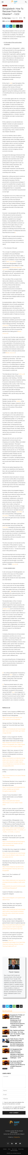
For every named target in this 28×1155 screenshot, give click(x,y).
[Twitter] (7, 26)
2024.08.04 (5, 515)
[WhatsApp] (14, 26)
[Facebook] (3, 26)
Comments (5, 5)
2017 (13, 692)
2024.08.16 (19, 511)
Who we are (14, 1149)
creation (18, 401)
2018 (11, 83)
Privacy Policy (21, 1149)
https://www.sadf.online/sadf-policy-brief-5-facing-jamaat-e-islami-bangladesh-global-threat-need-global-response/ (13, 926)
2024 (11, 674)
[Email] (17, 26)
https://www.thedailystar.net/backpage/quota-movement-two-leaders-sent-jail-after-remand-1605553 (13, 843)
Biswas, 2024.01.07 (10, 352)
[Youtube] (20, 1143)
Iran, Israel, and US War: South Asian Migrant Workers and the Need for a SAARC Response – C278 (17, 1064)
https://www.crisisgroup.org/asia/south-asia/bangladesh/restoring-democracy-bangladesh (13, 868)
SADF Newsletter (14, 1150)
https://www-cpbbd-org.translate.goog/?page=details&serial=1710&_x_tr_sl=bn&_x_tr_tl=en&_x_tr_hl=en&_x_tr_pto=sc (13, 829)
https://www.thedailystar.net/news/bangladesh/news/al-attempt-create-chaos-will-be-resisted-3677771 (13, 855)
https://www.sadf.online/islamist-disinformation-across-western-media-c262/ (12, 802)
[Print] (21, 26)
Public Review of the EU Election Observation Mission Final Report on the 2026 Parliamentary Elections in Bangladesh (17, 1042)
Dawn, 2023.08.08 (11, 261)
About (9, 1149)
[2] (10, 591)
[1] (15, 232)
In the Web (5, 1046)
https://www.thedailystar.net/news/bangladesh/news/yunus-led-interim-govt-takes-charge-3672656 (13, 731)
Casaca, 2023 (6, 608)
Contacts (5, 1149)
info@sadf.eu (17, 1137)
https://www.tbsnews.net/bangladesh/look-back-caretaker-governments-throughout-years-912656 (13, 789)
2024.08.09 (5, 325)
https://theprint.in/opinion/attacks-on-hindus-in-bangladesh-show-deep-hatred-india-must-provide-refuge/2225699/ (13, 744)
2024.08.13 (15, 564)
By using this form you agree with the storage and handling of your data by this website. (14, 1107)
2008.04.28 (21, 374)
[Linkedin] (10, 26)
